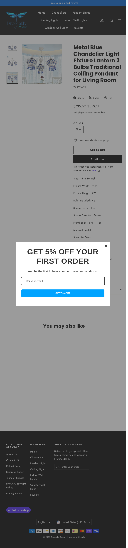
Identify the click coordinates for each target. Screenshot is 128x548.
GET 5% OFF (62, 293)
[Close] (106, 246)
